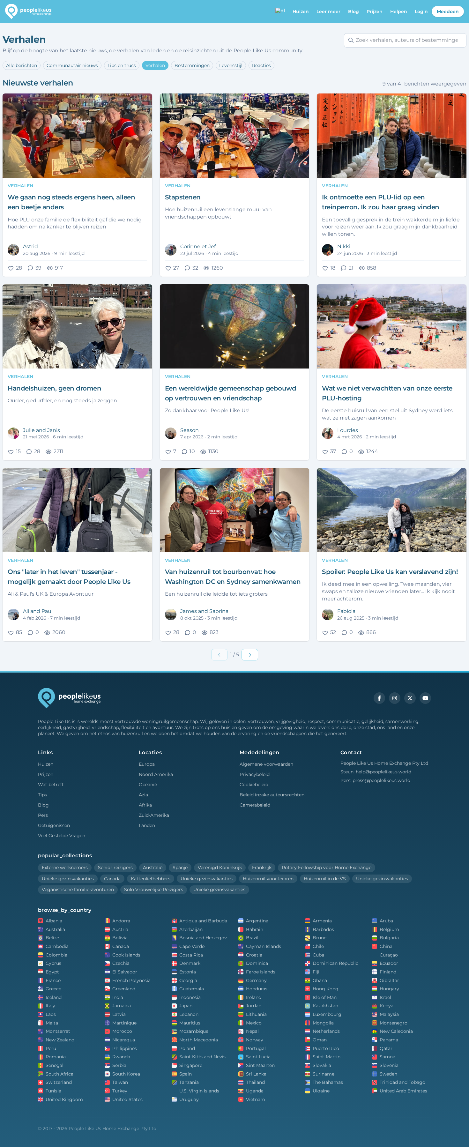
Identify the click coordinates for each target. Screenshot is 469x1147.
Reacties (261, 65)
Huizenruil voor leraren (268, 879)
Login (421, 11)
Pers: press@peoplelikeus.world (375, 780)
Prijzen (375, 11)
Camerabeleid (255, 805)
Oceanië (148, 784)
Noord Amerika (156, 774)
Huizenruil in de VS (325, 879)
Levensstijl (230, 65)
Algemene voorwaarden (266, 764)
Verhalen (155, 65)
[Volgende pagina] (250, 654)
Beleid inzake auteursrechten (272, 795)
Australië (152, 867)
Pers (43, 815)
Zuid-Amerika (154, 815)
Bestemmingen (192, 65)
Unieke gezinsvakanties (68, 879)
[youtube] (425, 698)
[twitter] (410, 698)
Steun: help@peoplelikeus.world (375, 772)
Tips (42, 795)
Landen (147, 825)
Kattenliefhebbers (150, 879)
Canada (112, 879)
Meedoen (448, 11)
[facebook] (379, 698)
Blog (353, 11)
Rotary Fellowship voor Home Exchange (326, 867)
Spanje (180, 867)
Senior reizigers (115, 867)
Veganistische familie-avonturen (78, 889)
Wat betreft (51, 784)
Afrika (145, 805)
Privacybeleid (255, 774)
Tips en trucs (122, 65)
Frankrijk (262, 867)
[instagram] (394, 698)
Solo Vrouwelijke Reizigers (153, 889)
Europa (147, 764)
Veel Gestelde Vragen (61, 835)
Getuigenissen (54, 825)
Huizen (45, 764)
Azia (143, 795)
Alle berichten (21, 65)
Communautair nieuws (72, 65)
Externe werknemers (65, 867)
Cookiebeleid (254, 784)
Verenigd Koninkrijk (220, 867)
